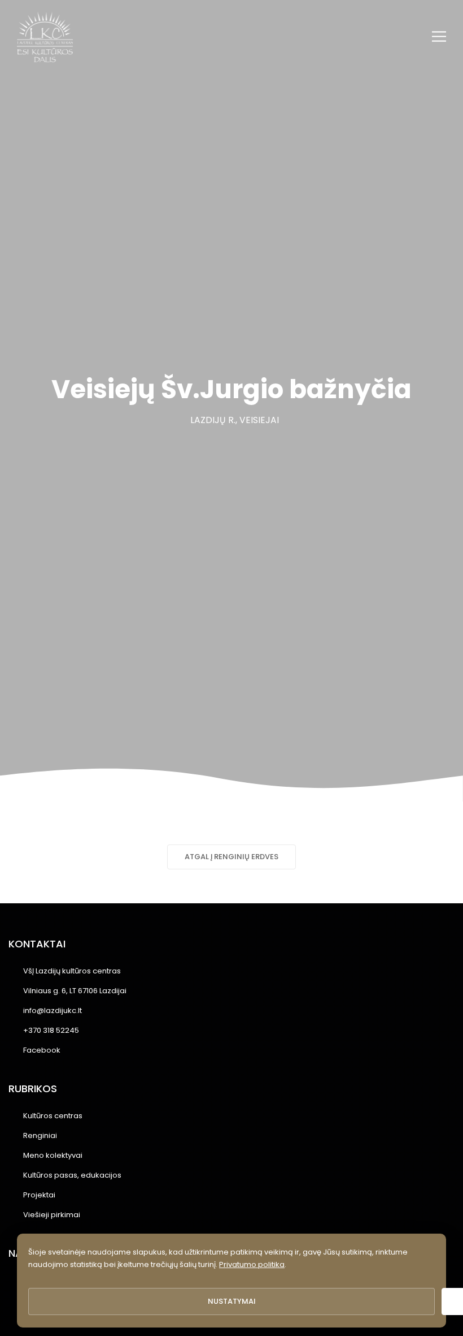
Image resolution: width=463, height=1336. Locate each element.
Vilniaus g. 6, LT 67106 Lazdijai (74, 990)
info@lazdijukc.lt (52, 1010)
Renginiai (40, 1135)
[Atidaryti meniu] (439, 36)
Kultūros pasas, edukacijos (72, 1175)
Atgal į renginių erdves (231, 856)
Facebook (41, 1050)
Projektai (39, 1195)
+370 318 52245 (51, 1030)
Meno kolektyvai (52, 1155)
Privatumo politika (252, 1264)
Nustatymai (232, 1301)
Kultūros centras (52, 1115)
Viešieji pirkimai (51, 1214)
